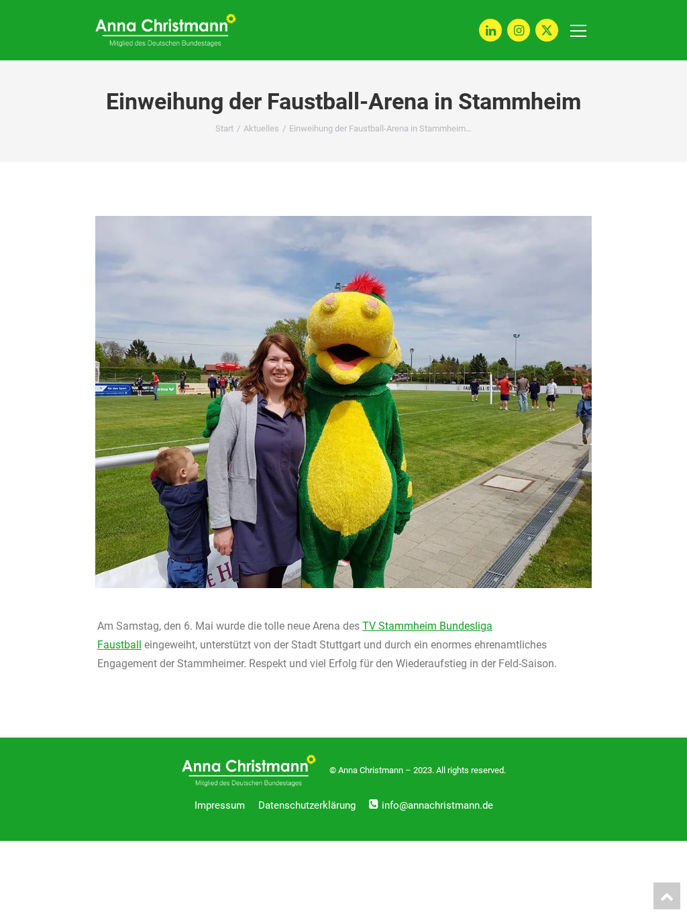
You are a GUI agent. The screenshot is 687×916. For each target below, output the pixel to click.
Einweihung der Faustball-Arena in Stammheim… (380, 128)
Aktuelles (261, 128)
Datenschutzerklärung (307, 805)
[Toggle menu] (578, 30)
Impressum (220, 805)
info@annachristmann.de (437, 805)
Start (224, 128)
